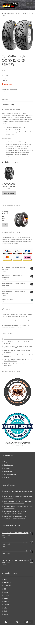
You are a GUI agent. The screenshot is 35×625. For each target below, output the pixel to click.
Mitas (5, 608)
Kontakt (6, 477)
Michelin (6, 604)
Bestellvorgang (8, 465)
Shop (8, 13)
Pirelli (5, 611)
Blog (5, 462)
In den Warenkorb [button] (9, 193)
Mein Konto (6, 622)
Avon (5, 579)
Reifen (12, 13)
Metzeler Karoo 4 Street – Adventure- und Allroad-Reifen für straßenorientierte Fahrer (18, 346)
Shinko (6, 614)
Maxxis (6, 598)
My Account (7, 468)
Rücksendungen (8, 471)
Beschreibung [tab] (6, 99)
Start (5, 13)
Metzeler (6, 601)
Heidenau (6, 595)
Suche (17, 622)
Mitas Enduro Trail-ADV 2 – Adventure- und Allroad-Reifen (18, 339)
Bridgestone (7, 582)
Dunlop (6, 592)
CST (5, 589)
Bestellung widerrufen (10, 474)
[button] (30, 22)
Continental (7, 585)
